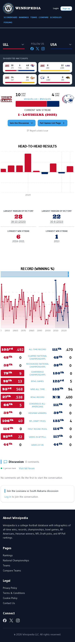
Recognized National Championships (37, 365)
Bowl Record (37, 397)
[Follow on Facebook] (32, 48)
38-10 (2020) (18, 221)
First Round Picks (37, 429)
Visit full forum (27, 468)
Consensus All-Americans (37, 405)
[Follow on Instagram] (43, 48)
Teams (6, 565)
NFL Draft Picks (37, 421)
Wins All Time (37, 389)
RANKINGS (24, 17)
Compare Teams (12, 570)
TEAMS (33, 17)
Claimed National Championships (37, 357)
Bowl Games (37, 381)
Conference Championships (37, 373)
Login (56, 8)
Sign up (66, 8)
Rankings (8, 555)
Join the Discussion (19, 123)
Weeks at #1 (37, 445)
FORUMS (8, 22)
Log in (8, 496)
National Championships (16, 560)
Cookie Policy (10, 598)
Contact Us (9, 603)
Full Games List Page (50, 123)
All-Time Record (37, 349)
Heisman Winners (37, 413)
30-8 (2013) (56, 221)
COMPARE (43, 17)
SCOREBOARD (10, 17)
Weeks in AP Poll (37, 437)
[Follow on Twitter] (37, 48)
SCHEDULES (56, 17)
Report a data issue (39, 130)
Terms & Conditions (14, 593)
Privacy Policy (10, 588)
